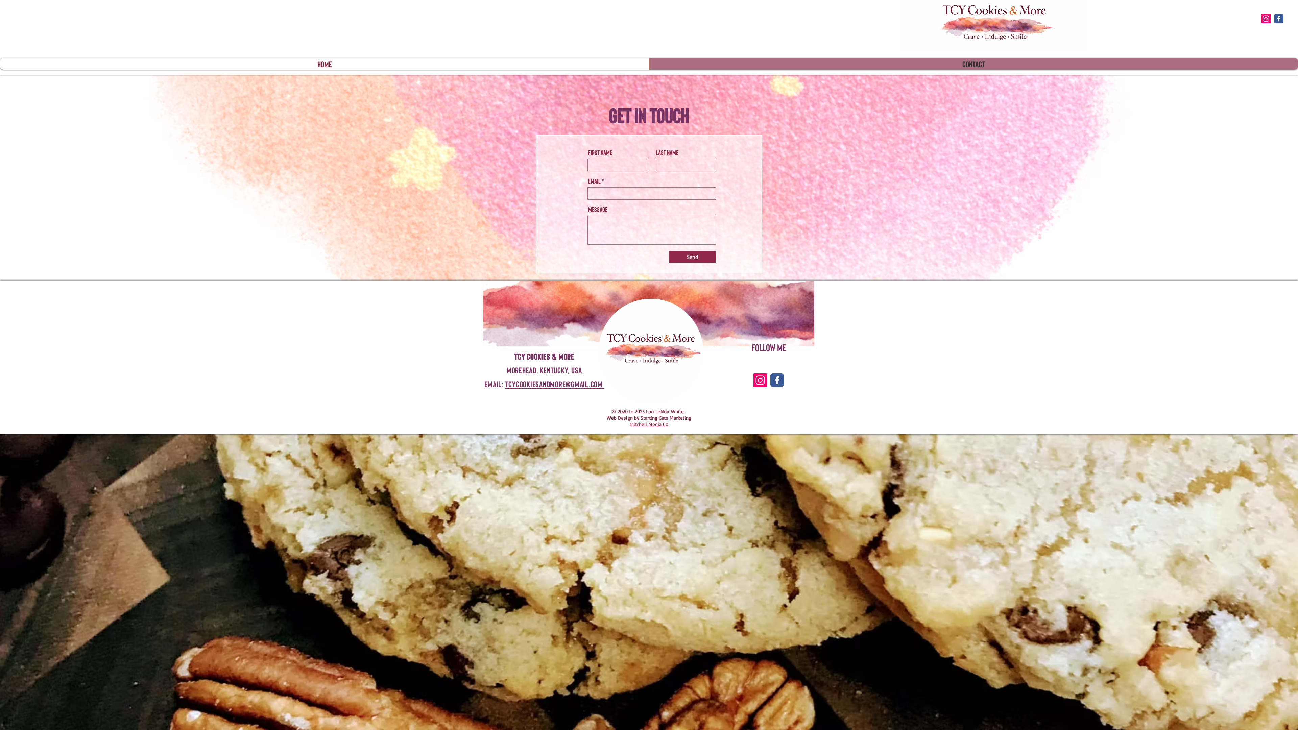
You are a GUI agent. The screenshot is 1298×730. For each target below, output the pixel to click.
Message (597, 209)
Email (594, 180)
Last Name (667, 152)
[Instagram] (1266, 18)
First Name (600, 152)
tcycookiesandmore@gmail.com (554, 384)
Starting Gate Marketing (666, 418)
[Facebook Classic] (1278, 18)
